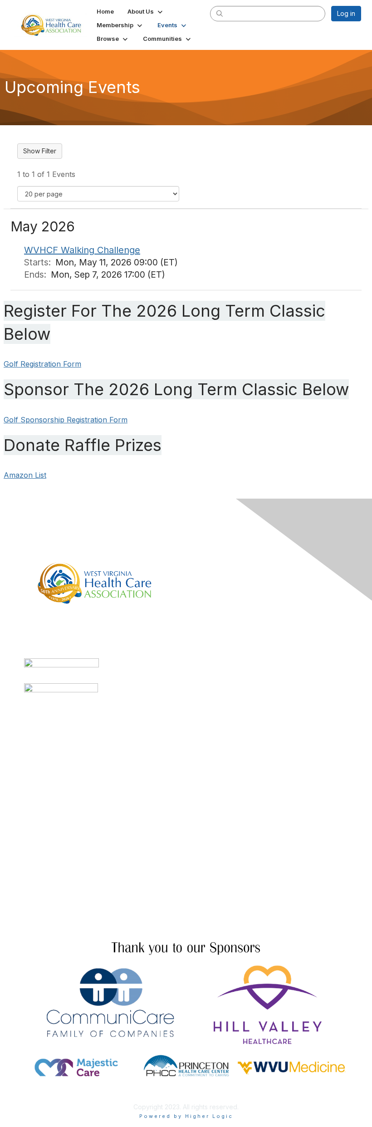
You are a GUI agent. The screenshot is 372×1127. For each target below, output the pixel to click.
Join (30, 855)
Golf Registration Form (42, 363)
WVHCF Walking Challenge (82, 250)
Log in (346, 13)
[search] (219, 13)
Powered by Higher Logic (186, 1116)
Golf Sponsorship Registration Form (65, 419)
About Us (37, 914)
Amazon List (25, 475)
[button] (146, 11)
